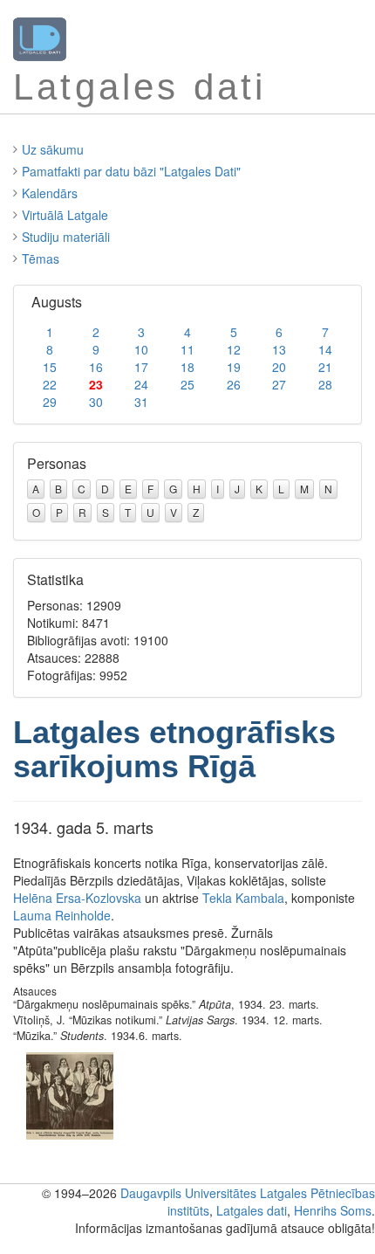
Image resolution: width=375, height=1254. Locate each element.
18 (187, 367)
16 (96, 367)
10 (141, 349)
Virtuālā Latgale (65, 215)
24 (141, 384)
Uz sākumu (53, 149)
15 (50, 367)
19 (234, 367)
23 (96, 384)
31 (141, 401)
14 (325, 349)
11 (187, 349)
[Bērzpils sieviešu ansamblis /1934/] (69, 1094)
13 (279, 349)
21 (325, 367)
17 (141, 367)
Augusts (56, 302)
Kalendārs (50, 193)
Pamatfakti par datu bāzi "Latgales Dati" (131, 171)
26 (234, 384)
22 (50, 384)
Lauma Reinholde (62, 915)
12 (234, 349)
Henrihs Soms (333, 1210)
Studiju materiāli (66, 236)
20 (279, 367)
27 (279, 384)
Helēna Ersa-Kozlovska (77, 897)
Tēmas (40, 258)
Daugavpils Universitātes (188, 1193)
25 (187, 384)
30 (96, 401)
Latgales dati (251, 1210)
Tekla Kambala (243, 897)
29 (50, 401)
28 (325, 384)
